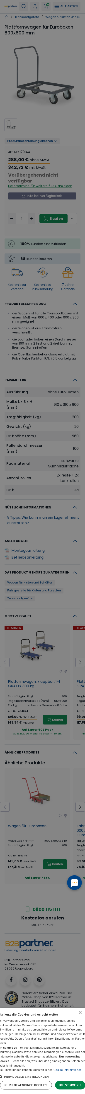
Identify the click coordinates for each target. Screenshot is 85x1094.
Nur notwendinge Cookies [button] (26, 1085)
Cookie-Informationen (67, 1070)
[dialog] (42, 1051)
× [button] (80, 1012)
